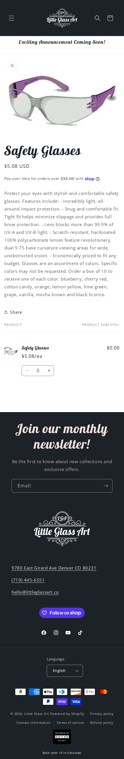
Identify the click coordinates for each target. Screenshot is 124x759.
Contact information (33, 722)
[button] (11, 18)
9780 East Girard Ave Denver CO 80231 (54, 568)
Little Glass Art (36, 713)
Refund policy (101, 722)
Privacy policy (102, 713)
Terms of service (70, 722)
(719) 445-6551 (28, 580)
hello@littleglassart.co (35, 592)
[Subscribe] (105, 486)
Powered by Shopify (67, 713)
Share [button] (16, 312)
